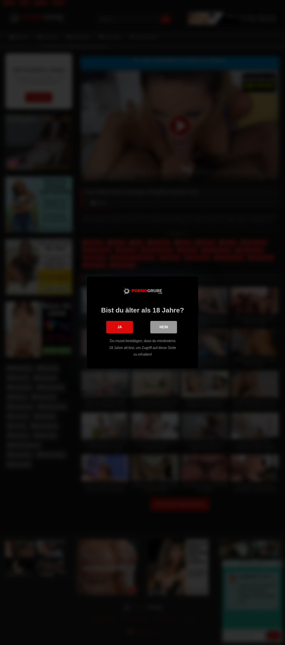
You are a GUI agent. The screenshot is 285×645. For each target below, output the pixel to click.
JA (119, 327)
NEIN (163, 327)
